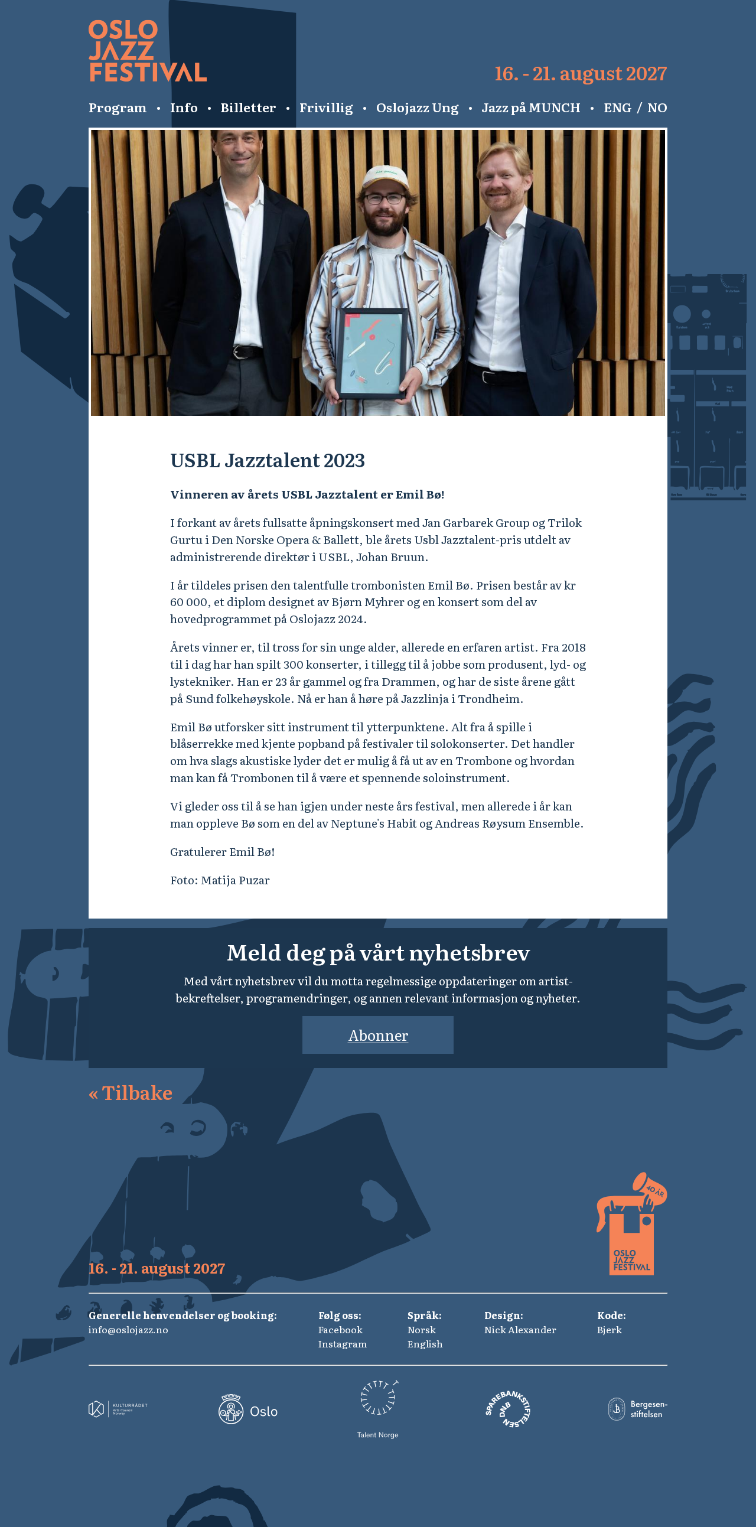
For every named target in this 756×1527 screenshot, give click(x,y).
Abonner (378, 1034)
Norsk (422, 1329)
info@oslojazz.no (128, 1329)
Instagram (342, 1343)
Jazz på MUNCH (531, 106)
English (425, 1343)
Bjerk (609, 1329)
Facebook (340, 1329)
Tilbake (130, 1091)
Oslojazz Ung (417, 106)
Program (118, 106)
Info (184, 106)
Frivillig (326, 106)
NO (657, 106)
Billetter (248, 106)
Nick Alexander (520, 1329)
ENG (618, 106)
